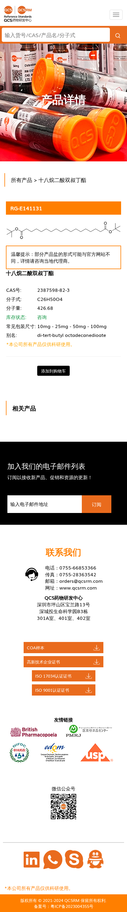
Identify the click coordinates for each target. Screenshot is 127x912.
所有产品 (21, 179)
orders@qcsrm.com (81, 580)
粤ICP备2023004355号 (72, 906)
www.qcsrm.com (78, 587)
